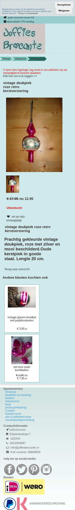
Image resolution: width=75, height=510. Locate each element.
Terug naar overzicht (16, 269)
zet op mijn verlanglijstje (15, 218)
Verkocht (20, 58)
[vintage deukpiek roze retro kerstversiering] (34, 134)
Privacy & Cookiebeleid (28, 13)
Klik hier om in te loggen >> (20, 76)
